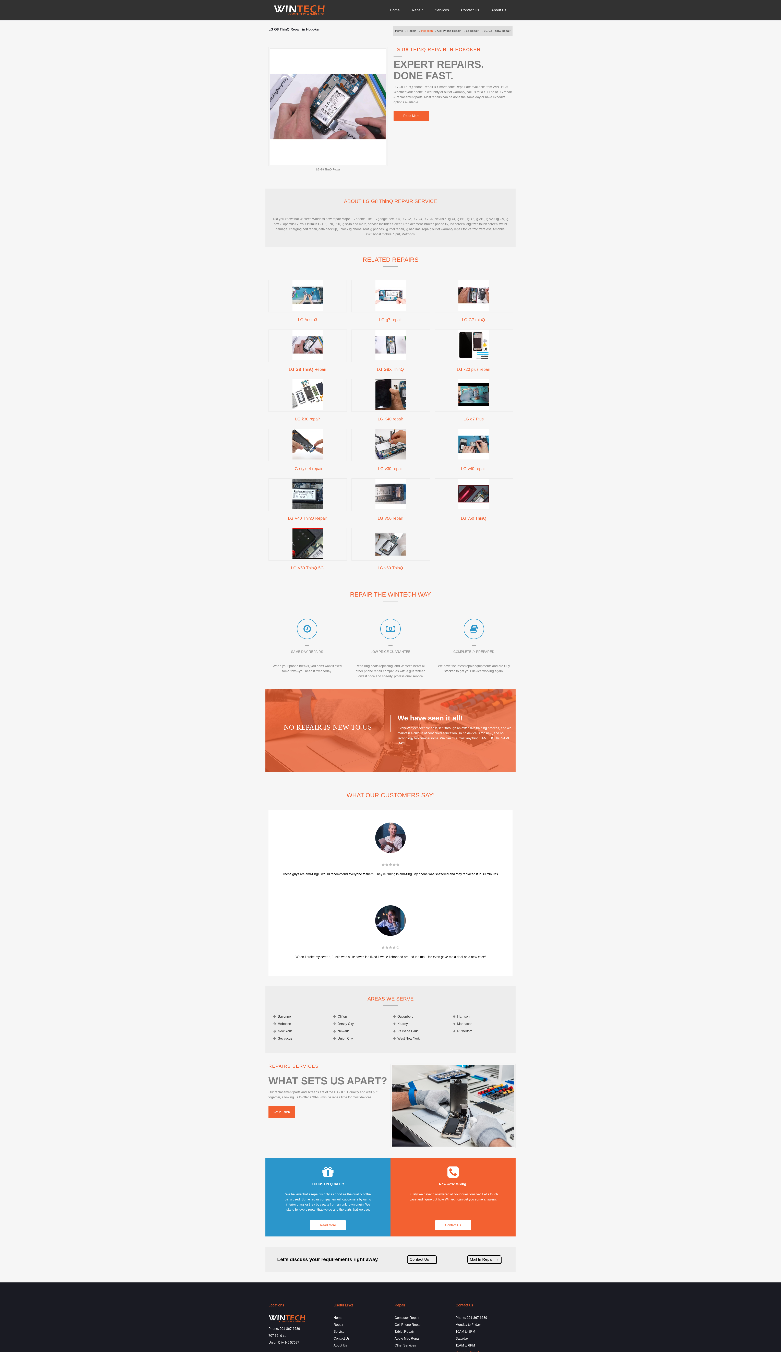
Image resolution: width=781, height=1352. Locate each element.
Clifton (342, 1016)
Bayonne (284, 1016)
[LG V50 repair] (390, 507)
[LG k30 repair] (307, 408)
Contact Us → (422, 1259)
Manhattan (464, 1024)
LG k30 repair (307, 419)
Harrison (463, 1016)
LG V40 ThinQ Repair (307, 518)
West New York (408, 1038)
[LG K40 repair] (390, 408)
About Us (340, 1345)
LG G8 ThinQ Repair (497, 30)
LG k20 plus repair (473, 369)
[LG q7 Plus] (473, 408)
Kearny (402, 1024)
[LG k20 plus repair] (473, 359)
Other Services (405, 1345)
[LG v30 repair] (390, 458)
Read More (411, 116)
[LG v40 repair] (473, 458)
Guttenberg (405, 1016)
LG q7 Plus (474, 419)
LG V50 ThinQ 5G (307, 568)
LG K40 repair (390, 419)
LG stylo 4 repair (307, 468)
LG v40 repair (473, 468)
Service (339, 1331)
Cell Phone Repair (449, 30)
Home (399, 30)
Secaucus (285, 1038)
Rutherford (464, 1031)
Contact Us (453, 1225)
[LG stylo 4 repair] (307, 458)
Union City (345, 1038)
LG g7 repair (390, 320)
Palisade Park (407, 1031)
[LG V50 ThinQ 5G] (307, 557)
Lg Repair (472, 30)
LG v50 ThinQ (473, 518)
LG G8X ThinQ (390, 369)
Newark (343, 1031)
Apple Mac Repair (408, 1338)
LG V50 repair (390, 518)
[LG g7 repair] (390, 309)
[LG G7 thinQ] (473, 309)
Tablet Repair (404, 1331)
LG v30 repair (390, 468)
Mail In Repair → (484, 1259)
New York (285, 1031)
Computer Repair (407, 1317)
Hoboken (427, 30)
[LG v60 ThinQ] (390, 557)
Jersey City (346, 1024)
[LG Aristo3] (307, 309)
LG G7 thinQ (473, 320)
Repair (411, 30)
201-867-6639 (290, 1328)
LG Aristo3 (307, 320)
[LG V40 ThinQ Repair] (307, 507)
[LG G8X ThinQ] (390, 359)
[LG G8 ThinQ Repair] (307, 359)
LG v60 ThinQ (390, 568)
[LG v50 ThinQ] (473, 507)
